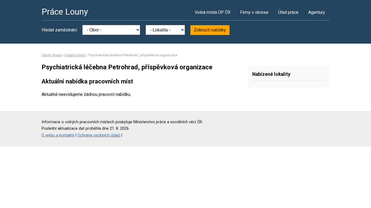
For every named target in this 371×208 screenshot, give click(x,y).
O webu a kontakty (58, 135)
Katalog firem (75, 55)
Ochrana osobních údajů (98, 135)
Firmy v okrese (254, 12)
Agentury (316, 12)
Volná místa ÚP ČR (212, 12)
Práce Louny (65, 11)
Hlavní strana (52, 55)
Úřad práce (288, 12)
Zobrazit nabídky (210, 30)
